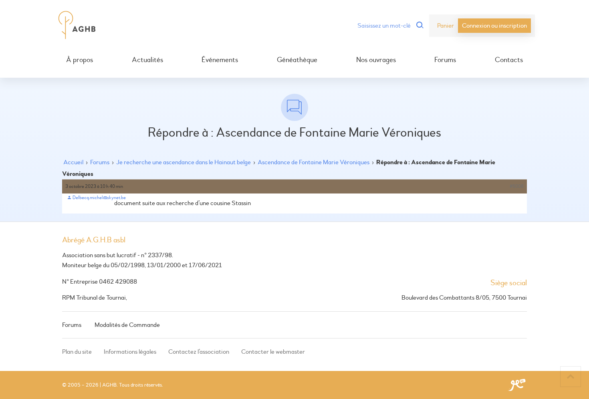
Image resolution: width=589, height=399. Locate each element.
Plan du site (77, 352)
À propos (79, 60)
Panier (445, 26)
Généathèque (297, 60)
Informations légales (130, 352)
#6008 (517, 186)
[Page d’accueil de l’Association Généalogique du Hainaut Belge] (77, 25)
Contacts (509, 60)
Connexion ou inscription (494, 26)
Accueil (73, 162)
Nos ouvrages (376, 60)
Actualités (147, 60)
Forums (445, 60)
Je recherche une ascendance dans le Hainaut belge (183, 162)
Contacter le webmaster (273, 352)
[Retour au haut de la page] (570, 376)
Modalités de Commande (127, 325)
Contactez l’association (198, 352)
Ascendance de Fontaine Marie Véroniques (313, 162)
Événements (220, 60)
